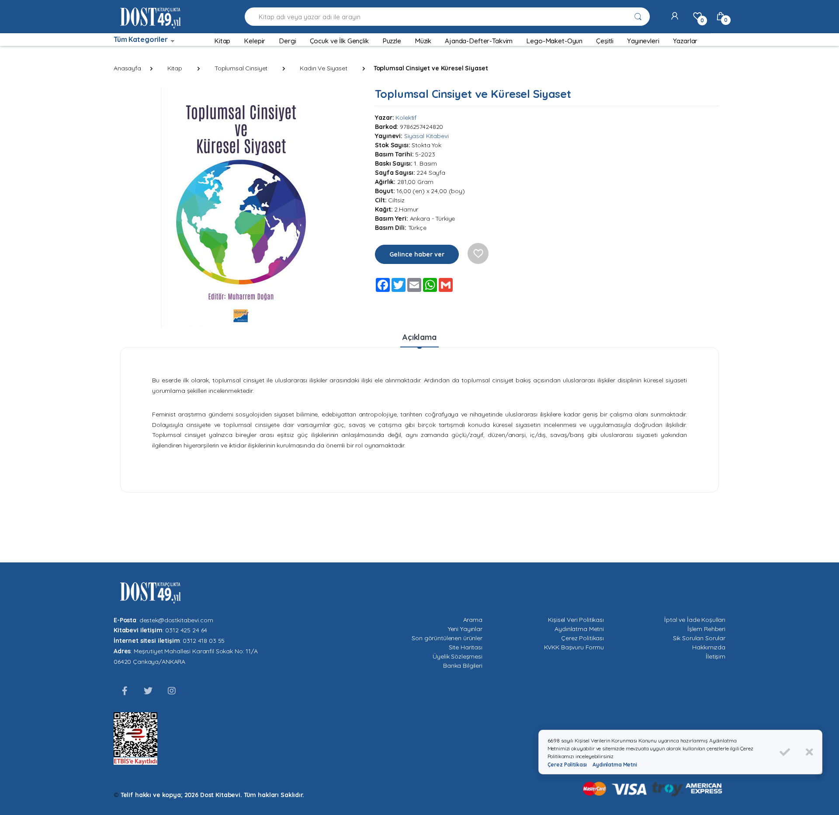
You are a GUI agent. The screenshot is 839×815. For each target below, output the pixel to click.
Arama (472, 620)
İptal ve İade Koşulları (694, 620)
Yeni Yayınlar (465, 629)
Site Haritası (465, 647)
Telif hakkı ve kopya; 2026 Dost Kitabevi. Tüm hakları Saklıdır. (212, 795)
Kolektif (405, 117)
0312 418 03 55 (204, 641)
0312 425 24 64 (186, 630)
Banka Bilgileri (462, 665)
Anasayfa (127, 68)
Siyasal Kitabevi (426, 136)
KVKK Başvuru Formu (574, 647)
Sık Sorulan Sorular (699, 638)
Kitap (174, 68)
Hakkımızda (708, 647)
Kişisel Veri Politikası (576, 620)
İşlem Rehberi (706, 629)
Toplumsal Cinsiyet (241, 68)
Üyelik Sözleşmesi (457, 656)
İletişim (715, 656)
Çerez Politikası (582, 638)
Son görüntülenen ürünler (447, 638)
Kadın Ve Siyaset (323, 68)
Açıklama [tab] (419, 337)
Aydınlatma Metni (579, 629)
